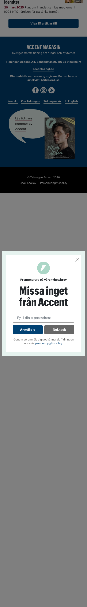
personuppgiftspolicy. (49, 343)
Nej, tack (59, 330)
